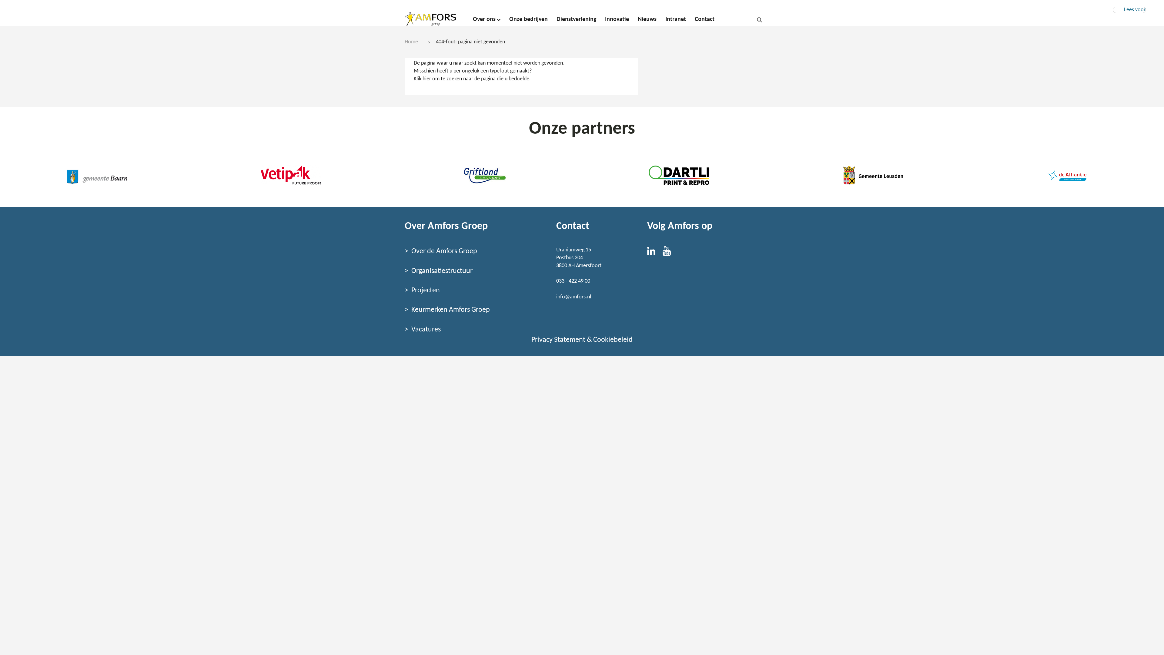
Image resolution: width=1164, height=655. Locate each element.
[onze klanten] (97, 175)
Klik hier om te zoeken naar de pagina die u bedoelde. (472, 79)
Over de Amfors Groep (444, 251)
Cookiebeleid (613, 340)
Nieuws (647, 19)
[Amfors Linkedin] (655, 253)
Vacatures (426, 329)
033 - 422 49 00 (573, 281)
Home (411, 42)
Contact (704, 19)
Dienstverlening (576, 19)
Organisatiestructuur (442, 271)
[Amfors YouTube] (670, 253)
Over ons (484, 19)
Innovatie (617, 19)
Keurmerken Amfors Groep (450, 310)
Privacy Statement (558, 340)
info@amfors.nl (573, 297)
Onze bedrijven (528, 19)
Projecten (425, 290)
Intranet (675, 19)
